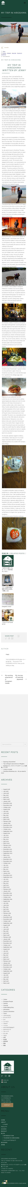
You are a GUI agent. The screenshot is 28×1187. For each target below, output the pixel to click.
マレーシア (6, 1031)
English (6, 1080)
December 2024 (7, 825)
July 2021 (5, 865)
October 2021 (6, 863)
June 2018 (6, 929)
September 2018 (7, 923)
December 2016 (7, 965)
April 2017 (5, 957)
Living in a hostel (7, 769)
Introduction (6, 1009)
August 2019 (6, 901)
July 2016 (5, 975)
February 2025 (7, 821)
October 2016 (6, 969)
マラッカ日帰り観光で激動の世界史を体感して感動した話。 (7, 589)
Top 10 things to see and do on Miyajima (13, 763)
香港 (4, 1045)
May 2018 (5, 931)
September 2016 (7, 971)
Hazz (4, 51)
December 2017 (7, 941)
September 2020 (7, 877)
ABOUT (3, 1122)
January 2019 (6, 915)
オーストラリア (7, 1017)
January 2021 (6, 873)
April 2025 (6, 817)
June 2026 (6, 793)
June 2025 (6, 813)
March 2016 (6, 983)
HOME (3, 1120)
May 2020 (5, 883)
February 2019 (7, 913)
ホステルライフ (7, 1029)
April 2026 (6, 797)
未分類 (5, 1039)
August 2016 (6, 973)
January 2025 (6, 823)
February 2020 (7, 889)
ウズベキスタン (7, 1015)
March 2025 (6, 819)
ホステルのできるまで (8, 1027)
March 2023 (6, 855)
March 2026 (6, 799)
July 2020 (5, 879)
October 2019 (6, 897)
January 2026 (6, 801)
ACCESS (4, 1129)
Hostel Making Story (8, 1007)
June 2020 (6, 881)
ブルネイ (5, 1023)
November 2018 (7, 919)
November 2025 (7, 805)
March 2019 (6, 911)
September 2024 (7, 831)
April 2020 (6, 885)
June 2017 (6, 953)
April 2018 (6, 933)
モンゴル (5, 1033)
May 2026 (5, 795)
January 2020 (6, 891)
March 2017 (6, 959)
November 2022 (7, 861)
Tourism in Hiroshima (8, 1011)
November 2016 (7, 967)
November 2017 (7, 943)
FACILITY (4, 1126)
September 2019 (7, 899)
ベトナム (5, 1025)
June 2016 (6, 977)
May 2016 (5, 979)
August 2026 (6, 789)
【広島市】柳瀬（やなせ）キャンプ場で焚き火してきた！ (7, 569)
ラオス (5, 1035)
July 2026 (5, 791)
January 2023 (6, 857)
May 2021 (5, 869)
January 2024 (6, 847)
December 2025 (7, 803)
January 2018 (6, 939)
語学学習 (5, 1041)
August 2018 (6, 925)
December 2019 (7, 893)
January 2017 (6, 963)
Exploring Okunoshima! (9, 761)
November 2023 (7, 851)
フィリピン (6, 1021)
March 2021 (6, 871)
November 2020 (7, 875)
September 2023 (7, 853)
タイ (4, 1019)
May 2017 (5, 955)
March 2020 (6, 887)
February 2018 (7, 937)
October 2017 (6, 945)
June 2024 (6, 837)
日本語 (5, 1082)
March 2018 (6, 935)
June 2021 (6, 867)
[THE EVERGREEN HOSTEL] (3, 3)
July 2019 (5, 903)
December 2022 (7, 859)
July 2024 (5, 835)
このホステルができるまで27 (7, 623)
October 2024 (7, 829)
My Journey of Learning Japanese (19, 677)
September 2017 (7, 947)
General (9, 53)
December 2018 (7, 917)
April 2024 (6, 841)
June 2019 (6, 905)
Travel (5, 1013)
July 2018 (5, 927)
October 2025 (7, 807)
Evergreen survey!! (6, 606)
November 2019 (7, 895)
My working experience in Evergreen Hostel (9, 679)
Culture (4, 53)
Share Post (9, 636)
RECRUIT (4, 1131)
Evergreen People (8, 1001)
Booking (4, 1142)
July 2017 (5, 951)
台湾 (4, 1037)
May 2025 (5, 815)
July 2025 (5, 811)
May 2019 (5, 907)
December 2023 (7, 849)
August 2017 (6, 949)
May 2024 (5, 839)
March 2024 (6, 843)
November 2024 (7, 827)
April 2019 (6, 909)
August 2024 (6, 833)
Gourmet (14, 53)
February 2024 (7, 845)
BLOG (3, 1133)
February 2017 (7, 961)
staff (6, 1124)
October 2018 (6, 921)
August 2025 (6, 809)
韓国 (4, 1043)
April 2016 (6, 981)
